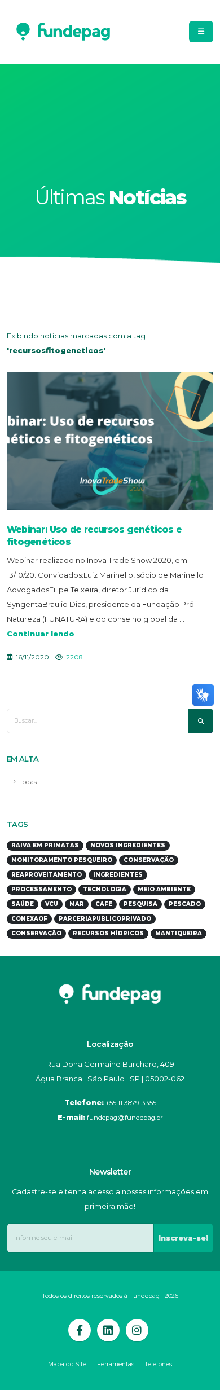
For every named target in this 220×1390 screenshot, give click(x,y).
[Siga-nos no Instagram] (137, 1330)
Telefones (158, 1364)
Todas (28, 782)
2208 (74, 657)
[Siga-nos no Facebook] (79, 1330)
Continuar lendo (40, 633)
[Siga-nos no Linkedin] (108, 1330)
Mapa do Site (67, 1364)
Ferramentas (115, 1364)
